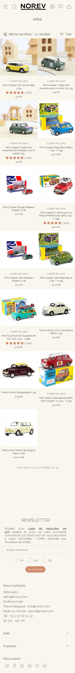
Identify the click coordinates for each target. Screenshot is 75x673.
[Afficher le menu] (5, 6)
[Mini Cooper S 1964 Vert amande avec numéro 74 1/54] (56, 57)
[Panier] (69, 6)
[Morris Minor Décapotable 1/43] (19, 369)
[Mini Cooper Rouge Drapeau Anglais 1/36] (19, 184)
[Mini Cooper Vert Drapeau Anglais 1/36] (19, 249)
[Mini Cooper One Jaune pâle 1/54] (19, 57)
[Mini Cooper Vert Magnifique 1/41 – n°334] (56, 249)
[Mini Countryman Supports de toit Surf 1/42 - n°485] (19, 307)
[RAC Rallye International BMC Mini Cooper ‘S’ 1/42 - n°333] (56, 369)
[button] (15, 92)
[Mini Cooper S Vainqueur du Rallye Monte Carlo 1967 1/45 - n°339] (56, 184)
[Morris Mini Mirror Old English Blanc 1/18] (19, 427)
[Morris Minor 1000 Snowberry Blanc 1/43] (56, 307)
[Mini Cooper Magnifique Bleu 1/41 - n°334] (56, 119)
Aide (6, 633)
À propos (9, 646)
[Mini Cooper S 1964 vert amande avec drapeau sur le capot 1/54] (19, 119)
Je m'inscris (35, 569)
